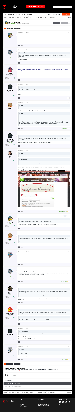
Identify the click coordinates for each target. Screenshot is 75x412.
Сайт (5, 14)
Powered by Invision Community (37, 410)
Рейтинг (21, 405)
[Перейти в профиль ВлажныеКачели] (10, 309)
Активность (29, 14)
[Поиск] (71, 7)
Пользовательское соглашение (43, 404)
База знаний (18, 14)
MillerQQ (10, 257)
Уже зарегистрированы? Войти (54, 14)
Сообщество (11, 14)
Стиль (64, 404)
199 (14, 59)
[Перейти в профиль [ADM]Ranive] (10, 52)
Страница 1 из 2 (17, 28)
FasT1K (10, 292)
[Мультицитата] (19, 45)
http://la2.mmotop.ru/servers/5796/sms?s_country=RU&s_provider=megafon (32, 110)
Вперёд (9, 28)
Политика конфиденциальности (43, 405)
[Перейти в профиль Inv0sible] (10, 105)
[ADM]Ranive (10, 56)
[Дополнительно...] (69, 32)
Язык (60, 404)
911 (14, 160)
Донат (21, 403)
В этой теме (66, 6)
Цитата (22, 45)
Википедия (22, 404)
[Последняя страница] (12, 28)
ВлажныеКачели (10, 313)
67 (14, 111)
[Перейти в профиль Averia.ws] (10, 69)
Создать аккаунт (40, 403)
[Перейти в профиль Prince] (10, 153)
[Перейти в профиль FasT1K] (10, 288)
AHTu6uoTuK (10, 90)
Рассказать (56, 22)
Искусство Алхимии (35, 7)
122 (14, 317)
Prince (10, 156)
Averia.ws (10, 73)
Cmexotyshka (10, 38)
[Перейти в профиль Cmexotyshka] (6, 22)
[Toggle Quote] (19, 52)
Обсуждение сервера (25, 23)
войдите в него (43, 369)
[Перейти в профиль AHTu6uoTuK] (10, 86)
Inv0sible (10, 108)
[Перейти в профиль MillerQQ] (10, 254)
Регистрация (66, 14)
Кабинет (23, 14)
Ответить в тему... (13, 375)
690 (14, 296)
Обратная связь (69, 404)
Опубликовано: (23, 32)
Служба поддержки (23, 406)
